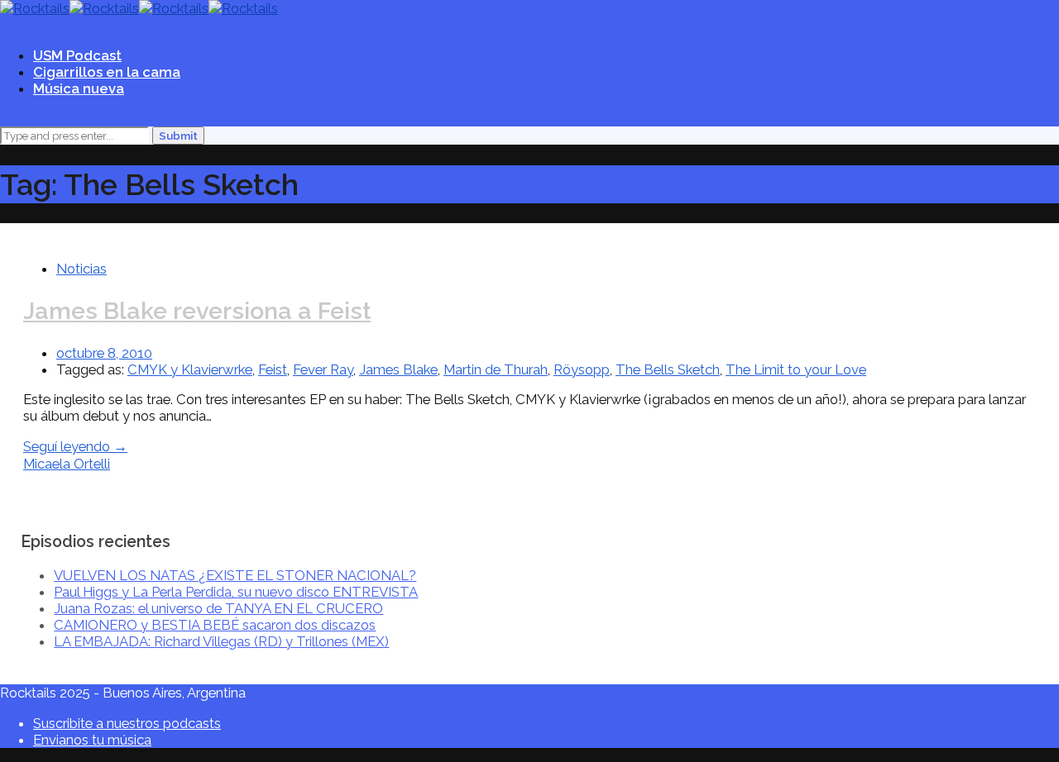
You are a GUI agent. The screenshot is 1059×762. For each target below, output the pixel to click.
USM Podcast (77, 55)
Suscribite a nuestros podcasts (127, 723)
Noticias (81, 268)
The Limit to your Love (796, 369)
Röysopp (581, 369)
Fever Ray (323, 369)
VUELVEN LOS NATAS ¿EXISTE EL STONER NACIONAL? (235, 575)
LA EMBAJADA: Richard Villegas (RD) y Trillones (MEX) (221, 641)
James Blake (398, 369)
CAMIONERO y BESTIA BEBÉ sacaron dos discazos (215, 625)
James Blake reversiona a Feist (197, 311)
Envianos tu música (92, 739)
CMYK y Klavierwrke (189, 369)
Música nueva (78, 88)
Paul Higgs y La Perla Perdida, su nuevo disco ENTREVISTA (236, 591)
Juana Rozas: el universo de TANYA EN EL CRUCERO (218, 608)
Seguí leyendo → (75, 446)
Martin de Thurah (495, 369)
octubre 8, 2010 (104, 353)
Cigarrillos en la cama (106, 72)
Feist (272, 369)
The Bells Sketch (668, 369)
